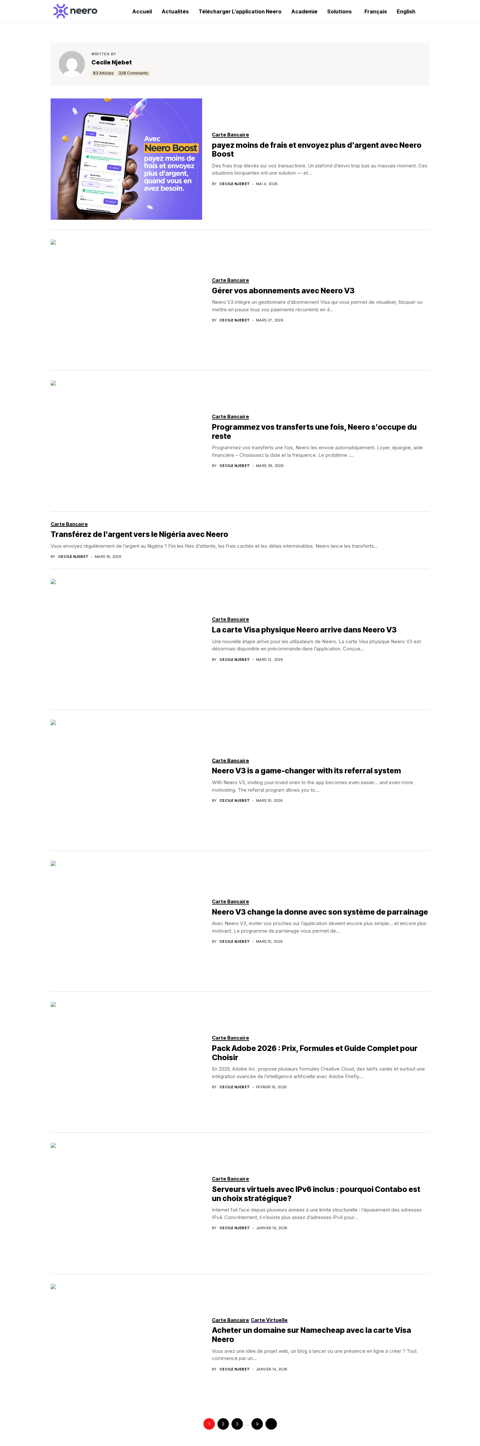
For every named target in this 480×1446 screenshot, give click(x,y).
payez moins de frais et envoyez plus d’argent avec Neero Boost (317, 150)
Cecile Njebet (111, 62)
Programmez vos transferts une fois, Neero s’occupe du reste (314, 431)
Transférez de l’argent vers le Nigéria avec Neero (139, 534)
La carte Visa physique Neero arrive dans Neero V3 (304, 629)
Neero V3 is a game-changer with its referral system (306, 770)
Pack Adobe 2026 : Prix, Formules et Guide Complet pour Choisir (315, 1053)
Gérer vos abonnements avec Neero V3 (283, 290)
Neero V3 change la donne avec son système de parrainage (320, 912)
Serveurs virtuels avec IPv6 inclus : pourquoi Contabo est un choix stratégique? (316, 1194)
